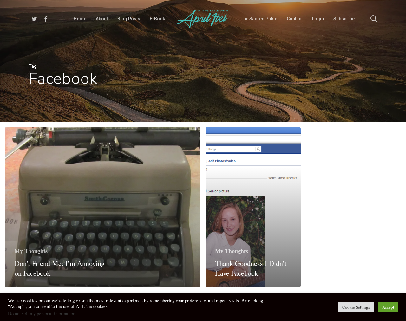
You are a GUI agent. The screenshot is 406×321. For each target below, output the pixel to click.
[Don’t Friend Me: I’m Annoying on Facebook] (102, 207)
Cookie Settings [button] (356, 307)
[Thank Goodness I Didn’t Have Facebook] (253, 207)
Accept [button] (388, 307)
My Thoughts (31, 251)
